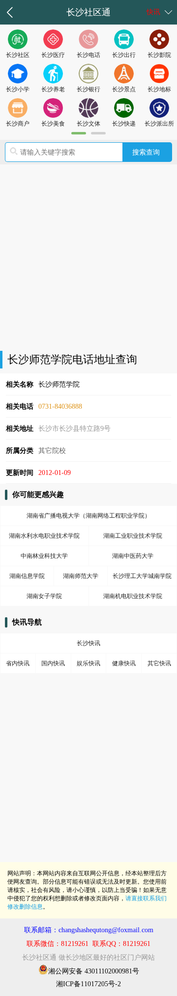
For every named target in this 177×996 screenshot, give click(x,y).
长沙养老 (53, 89)
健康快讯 (124, 663)
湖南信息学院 (27, 576)
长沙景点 (124, 89)
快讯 (153, 12)
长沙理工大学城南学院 (142, 576)
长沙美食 (53, 123)
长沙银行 (88, 89)
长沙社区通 (88, 12)
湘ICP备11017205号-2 (88, 984)
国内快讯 (53, 663)
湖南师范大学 (80, 576)
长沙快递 (124, 123)
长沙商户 (18, 123)
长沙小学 (18, 89)
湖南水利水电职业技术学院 (44, 535)
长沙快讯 (88, 643)
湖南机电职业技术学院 (132, 596)
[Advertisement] (88, 257)
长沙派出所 (159, 123)
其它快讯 (159, 663)
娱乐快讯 (88, 663)
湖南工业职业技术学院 (132, 535)
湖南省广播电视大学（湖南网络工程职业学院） (88, 515)
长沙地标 (159, 89)
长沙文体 (88, 123)
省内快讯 (18, 663)
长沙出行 (124, 55)
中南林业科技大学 (44, 555)
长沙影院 (159, 55)
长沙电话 (88, 55)
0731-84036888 (60, 406)
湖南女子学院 (44, 596)
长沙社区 (18, 55)
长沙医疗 (53, 55)
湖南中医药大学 (132, 555)
